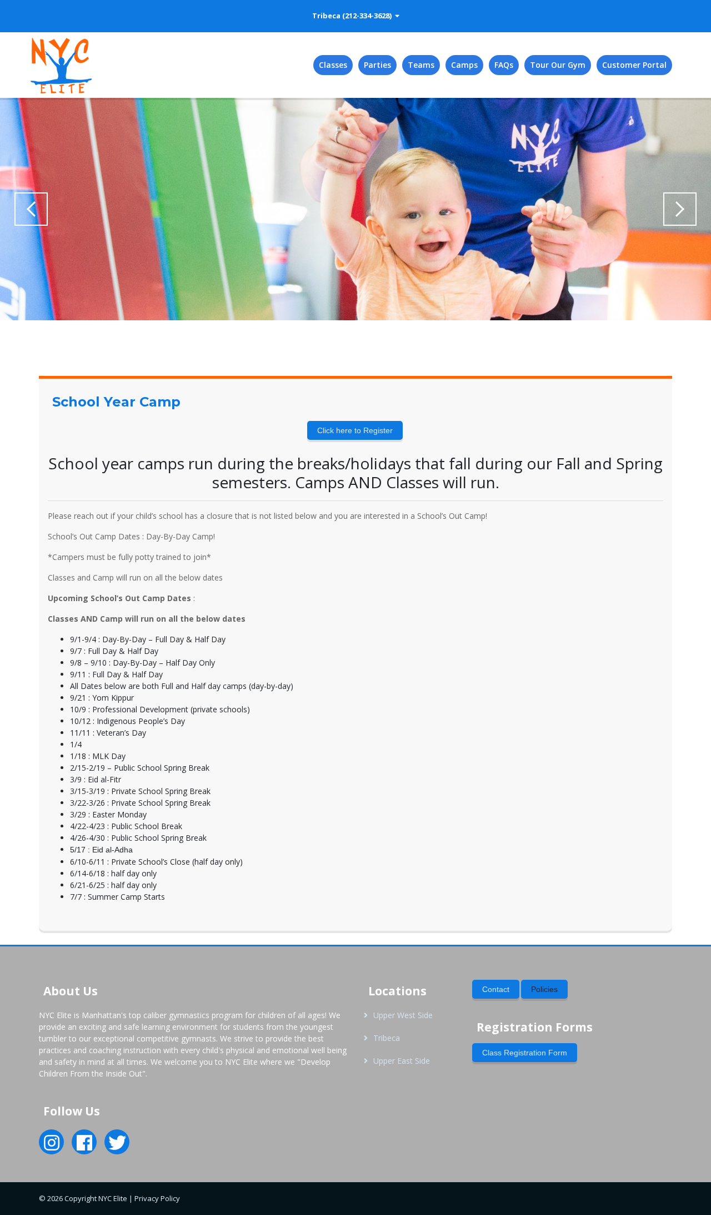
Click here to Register (355, 430)
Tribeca (386, 1038)
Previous (31, 209)
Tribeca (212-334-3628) (353, 16)
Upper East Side (401, 1060)
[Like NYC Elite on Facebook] (84, 1146)
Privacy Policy (157, 1198)
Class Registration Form (524, 1052)
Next (680, 209)
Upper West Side (403, 1015)
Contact (495, 989)
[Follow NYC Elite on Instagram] (51, 1146)
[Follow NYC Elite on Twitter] (117, 1146)
